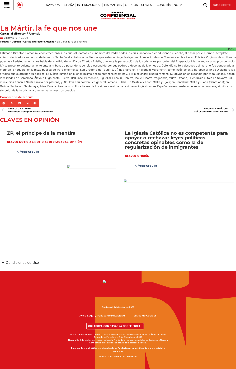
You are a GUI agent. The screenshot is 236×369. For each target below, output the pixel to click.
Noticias (26, 142)
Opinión (16, 41)
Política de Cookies (144, 315)
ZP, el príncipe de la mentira (41, 133)
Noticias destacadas (51, 142)
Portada (4, 41)
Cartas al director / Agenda (20, 33)
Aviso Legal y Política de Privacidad (102, 315)
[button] (4, 103)
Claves (12, 142)
